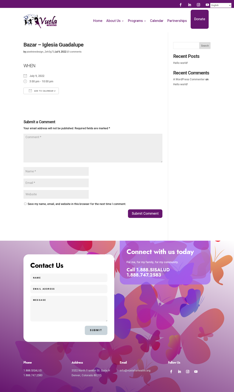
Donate (199, 19)
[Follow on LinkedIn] (189, 4)
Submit (96, 330)
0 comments (75, 52)
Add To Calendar (43, 91)
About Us (113, 20)
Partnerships (177, 20)
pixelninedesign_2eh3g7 (40, 52)
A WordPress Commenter (189, 79)
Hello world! (180, 63)
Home (97, 20)
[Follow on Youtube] (207, 4)
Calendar (156, 20)
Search (205, 46)
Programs (135, 20)
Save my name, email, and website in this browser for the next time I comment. (77, 204)
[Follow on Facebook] (180, 4)
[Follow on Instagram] (198, 4)
